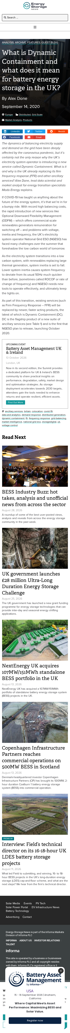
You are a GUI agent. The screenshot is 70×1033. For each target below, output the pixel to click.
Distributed (25, 114)
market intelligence (12, 422)
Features (33, 42)
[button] (12, 131)
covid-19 (48, 411)
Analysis (8, 42)
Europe (9, 114)
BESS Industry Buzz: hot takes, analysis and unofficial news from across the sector (35, 498)
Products (27, 120)
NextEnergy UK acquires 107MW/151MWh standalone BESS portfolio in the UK (33, 672)
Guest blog (49, 42)
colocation (37, 411)
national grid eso (32, 422)
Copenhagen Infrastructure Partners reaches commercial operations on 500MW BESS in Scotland (33, 757)
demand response (31, 415)
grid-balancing (58, 418)
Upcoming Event (16, 344)
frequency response (39, 418)
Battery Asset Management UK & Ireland (34, 350)
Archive (20, 42)
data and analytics (11, 415)
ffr (27, 418)
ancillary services (14, 411)
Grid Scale (37, 114)
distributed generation (54, 415)
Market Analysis (13, 120)
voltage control (10, 425)
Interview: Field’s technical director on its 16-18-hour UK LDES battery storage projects (34, 853)
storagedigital (49, 422)
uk (59, 422)
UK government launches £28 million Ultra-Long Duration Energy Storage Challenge (31, 583)
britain (27, 411)
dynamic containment (13, 418)
